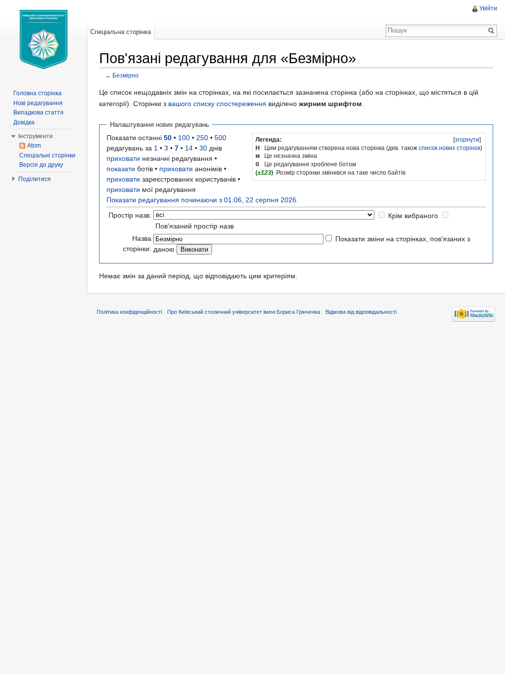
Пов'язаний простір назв (194, 226)
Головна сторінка (37, 93)
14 (189, 148)
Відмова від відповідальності (361, 312)
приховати (123, 158)
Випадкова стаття (38, 112)
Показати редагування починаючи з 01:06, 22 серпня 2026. (202, 200)
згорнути (467, 139)
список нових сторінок (449, 148)
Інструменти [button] (35, 136)
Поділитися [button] (34, 179)
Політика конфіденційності (129, 312)
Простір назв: (129, 215)
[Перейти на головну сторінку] (43, 39)
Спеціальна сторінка (120, 32)
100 (184, 138)
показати (121, 169)
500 (220, 138)
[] (467, 139)
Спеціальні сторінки (47, 155)
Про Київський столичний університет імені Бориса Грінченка (243, 312)
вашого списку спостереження (217, 104)
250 (202, 138)
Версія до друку (41, 164)
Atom (34, 145)
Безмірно (125, 75)
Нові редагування (38, 103)
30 (203, 148)
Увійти (488, 8)
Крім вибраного (413, 216)
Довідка (24, 122)
